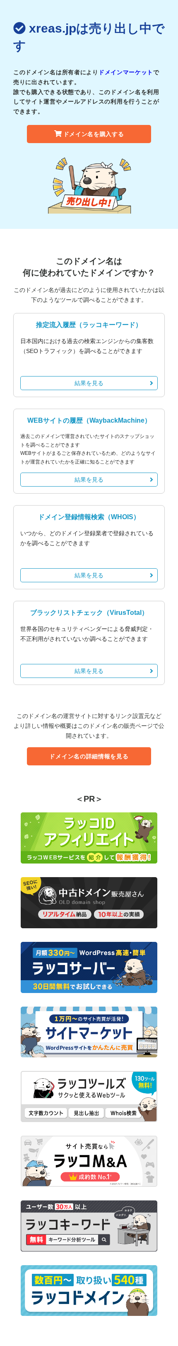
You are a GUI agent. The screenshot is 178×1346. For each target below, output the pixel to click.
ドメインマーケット (126, 72)
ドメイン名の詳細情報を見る (88, 756)
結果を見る (89, 383)
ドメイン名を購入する (93, 134)
